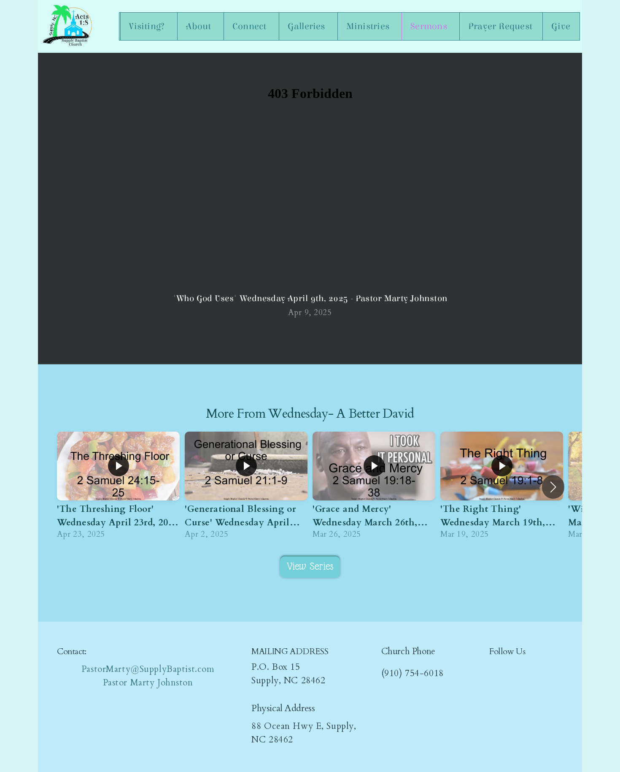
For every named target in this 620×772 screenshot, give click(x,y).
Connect (250, 26)
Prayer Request (500, 26)
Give (560, 26)
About (199, 26)
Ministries (368, 26)
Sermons (429, 26)
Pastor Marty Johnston (148, 683)
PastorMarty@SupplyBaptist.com (148, 669)
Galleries (307, 26)
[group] (118, 487)
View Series (310, 566)
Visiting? (148, 26)
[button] (553, 487)
